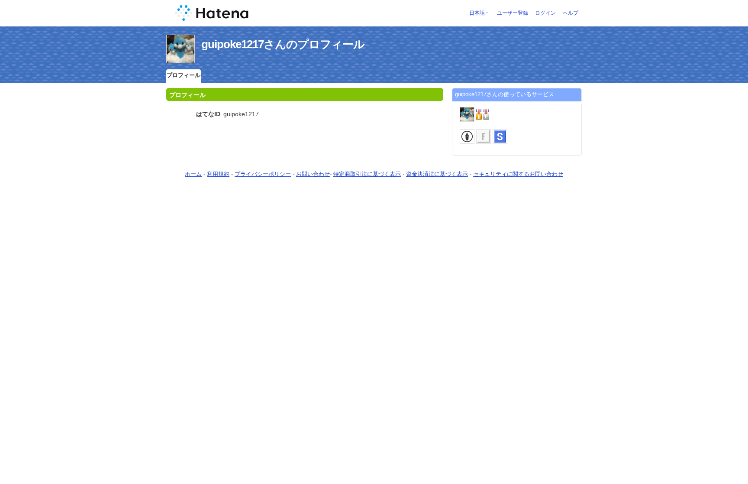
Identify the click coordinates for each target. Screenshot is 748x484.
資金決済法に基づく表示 (437, 174)
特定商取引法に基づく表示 (367, 174)
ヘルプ (570, 13)
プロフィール (183, 75)
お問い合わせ (313, 174)
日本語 (477, 13)
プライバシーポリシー (263, 174)
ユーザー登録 (512, 13)
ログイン (545, 13)
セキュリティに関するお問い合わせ (518, 174)
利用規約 (218, 174)
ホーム (193, 174)
